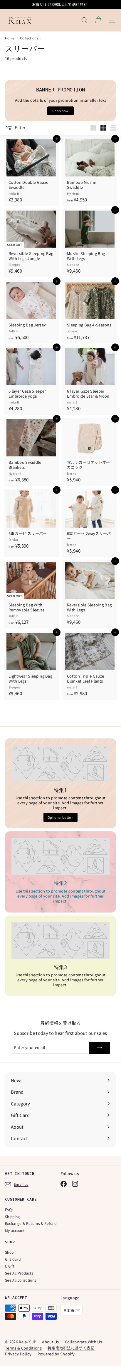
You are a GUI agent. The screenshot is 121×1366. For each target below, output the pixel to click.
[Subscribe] (99, 1048)
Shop (9, 1252)
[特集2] (60, 856)
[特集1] (60, 763)
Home (10, 38)
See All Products (19, 1272)
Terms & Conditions (23, 1348)
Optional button (60, 817)
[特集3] (60, 940)
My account (15, 1230)
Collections (29, 38)
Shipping (12, 1216)
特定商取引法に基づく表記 (71, 1348)
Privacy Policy (18, 1354)
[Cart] (98, 20)
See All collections (20, 1279)
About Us (50, 1342)
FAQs (9, 1209)
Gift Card (13, 1259)
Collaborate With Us (83, 1342)
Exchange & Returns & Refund (31, 1223)
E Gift (9, 1265)
